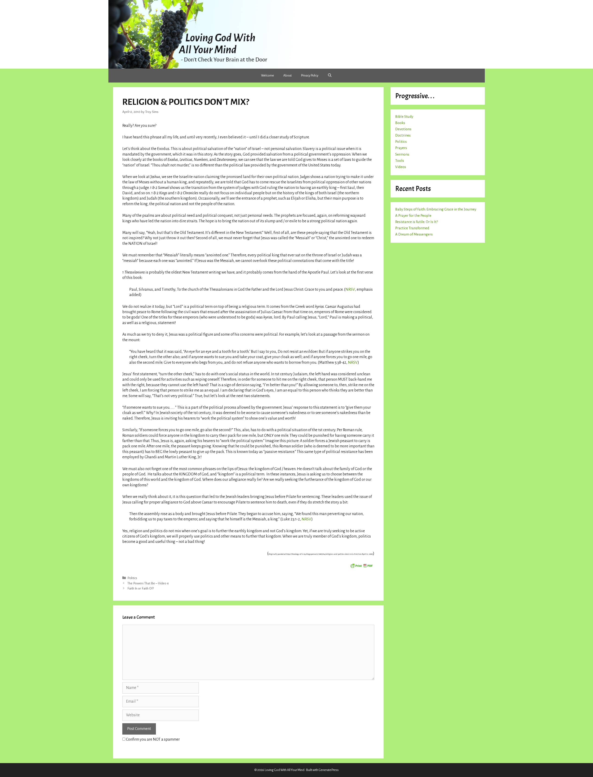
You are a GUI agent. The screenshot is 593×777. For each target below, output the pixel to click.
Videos (400, 167)
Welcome (267, 75)
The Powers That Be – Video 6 (148, 583)
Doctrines (403, 135)
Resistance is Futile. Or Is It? (416, 222)
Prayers (401, 148)
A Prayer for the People (413, 215)
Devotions (403, 129)
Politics (132, 578)
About (287, 75)
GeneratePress (329, 770)
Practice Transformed (412, 228)
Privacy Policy (309, 75)
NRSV (350, 289)
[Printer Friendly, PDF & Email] (361, 565)
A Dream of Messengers (414, 234)
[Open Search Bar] (330, 76)
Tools (399, 160)
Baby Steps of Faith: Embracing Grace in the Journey (435, 209)
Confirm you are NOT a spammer (152, 739)
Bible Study (404, 116)
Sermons (402, 154)
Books (400, 123)
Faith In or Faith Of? (140, 588)
